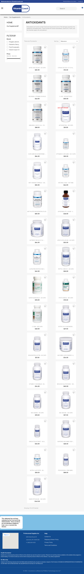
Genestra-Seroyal (14, 44)
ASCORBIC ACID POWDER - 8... (65, 355)
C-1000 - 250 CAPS (37, 326)
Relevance (69, 41)
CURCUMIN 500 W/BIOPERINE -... (37, 154)
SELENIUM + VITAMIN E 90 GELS (37, 96)
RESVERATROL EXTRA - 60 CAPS (37, 355)
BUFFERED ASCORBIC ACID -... (66, 441)
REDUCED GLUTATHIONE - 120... (66, 384)
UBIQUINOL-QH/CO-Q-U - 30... (37, 125)
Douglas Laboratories (14, 42)
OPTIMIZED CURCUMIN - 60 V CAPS (66, 154)
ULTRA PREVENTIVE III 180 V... (37, 269)
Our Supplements (12, 26)
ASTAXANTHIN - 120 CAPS (66, 125)
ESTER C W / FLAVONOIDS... (65, 326)
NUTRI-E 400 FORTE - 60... (37, 470)
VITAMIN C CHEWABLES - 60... (37, 384)
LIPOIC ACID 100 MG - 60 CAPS (37, 67)
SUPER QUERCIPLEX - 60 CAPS (37, 298)
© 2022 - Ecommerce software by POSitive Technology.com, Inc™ (42, 571)
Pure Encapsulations (14, 47)
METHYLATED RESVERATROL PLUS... (37, 211)
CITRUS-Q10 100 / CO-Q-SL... (66, 67)
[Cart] (81, 8)
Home (10, 22)
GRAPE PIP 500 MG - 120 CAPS (37, 499)
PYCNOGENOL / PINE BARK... (66, 470)
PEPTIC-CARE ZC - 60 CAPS (66, 269)
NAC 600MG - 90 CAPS (37, 413)
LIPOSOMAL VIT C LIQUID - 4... (66, 211)
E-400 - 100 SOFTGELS (66, 96)
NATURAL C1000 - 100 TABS (65, 183)
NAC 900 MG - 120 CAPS (66, 413)
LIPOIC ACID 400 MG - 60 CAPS (65, 240)
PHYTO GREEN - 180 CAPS (66, 298)
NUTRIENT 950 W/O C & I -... (37, 240)
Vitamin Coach (14, 50)
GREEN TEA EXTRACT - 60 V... (37, 441)
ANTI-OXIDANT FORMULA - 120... (37, 183)
